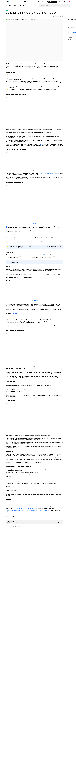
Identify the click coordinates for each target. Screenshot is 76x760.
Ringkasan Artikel (71, 22)
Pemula (8, 10)
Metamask (49, 485)
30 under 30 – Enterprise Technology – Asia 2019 (48, 173)
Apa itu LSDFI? (14, 313)
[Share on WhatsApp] (62, 16)
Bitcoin (14, 82)
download (10, 489)
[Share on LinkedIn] (58, 16)
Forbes (36, 170)
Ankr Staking (36, 300)
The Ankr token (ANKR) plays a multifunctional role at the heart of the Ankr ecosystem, (31, 510)
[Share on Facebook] (56, 16)
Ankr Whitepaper (36, 223)
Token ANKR (70, 34)
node (60, 74)
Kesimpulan (70, 37)
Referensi (70, 42)
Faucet (18, 277)
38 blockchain (18, 243)
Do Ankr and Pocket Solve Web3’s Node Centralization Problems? (27, 506)
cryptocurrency (19, 489)
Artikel (15, 5)
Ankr (36, 127)
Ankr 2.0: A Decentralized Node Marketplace (21, 501)
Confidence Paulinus (38, 433)
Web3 (39, 63)
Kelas (20, 5)
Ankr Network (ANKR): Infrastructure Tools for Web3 (26, 508)
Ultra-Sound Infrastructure (48, 371)
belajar (33, 492)
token (15, 89)
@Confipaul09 (10, 510)
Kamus (24, 5)
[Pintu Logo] (8, 1)
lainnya (43, 310)
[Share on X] (53, 16)
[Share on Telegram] (60, 16)
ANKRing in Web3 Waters (17, 504)
